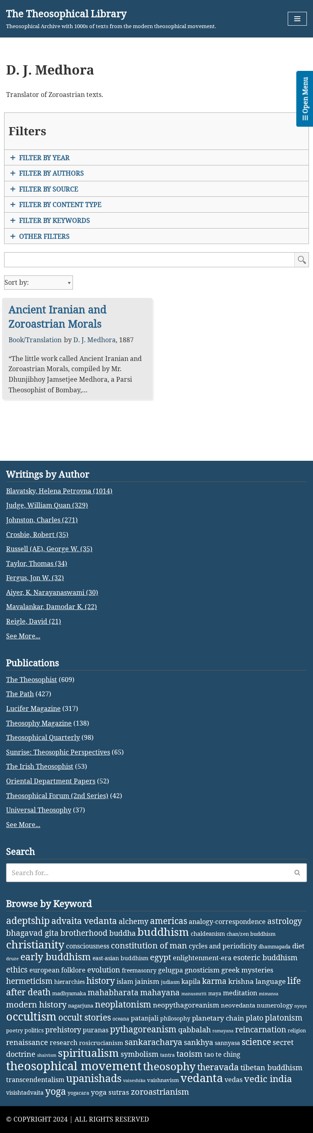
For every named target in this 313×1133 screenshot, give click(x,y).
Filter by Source (48, 189)
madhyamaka (69, 993)
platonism (283, 1017)
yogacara (78, 1092)
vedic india (268, 1079)
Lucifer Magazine (33, 708)
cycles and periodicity (223, 946)
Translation (44, 339)
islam (125, 981)
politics (34, 1030)
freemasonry (139, 970)
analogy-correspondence (227, 921)
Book (16, 339)
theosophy (169, 1066)
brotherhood (84, 933)
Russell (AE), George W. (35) (49, 548)
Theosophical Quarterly (43, 737)
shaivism (46, 1055)
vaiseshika (134, 1080)
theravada (218, 1067)
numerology (275, 1005)
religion (297, 1030)
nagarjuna (80, 1005)
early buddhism (55, 956)
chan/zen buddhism (251, 933)
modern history (36, 1004)
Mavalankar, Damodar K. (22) (51, 606)
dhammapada (274, 946)
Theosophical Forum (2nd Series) (57, 795)
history (100, 980)
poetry (14, 1030)
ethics (17, 969)
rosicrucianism (101, 1042)
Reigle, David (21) (33, 621)
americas (168, 920)
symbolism (140, 1054)
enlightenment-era (202, 957)
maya (214, 993)
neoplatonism (123, 1004)
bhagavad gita (32, 933)
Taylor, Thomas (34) (36, 563)
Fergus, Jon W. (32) (35, 577)
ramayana (223, 1031)
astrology (284, 921)
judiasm (170, 982)
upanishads (93, 1078)
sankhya (198, 1042)
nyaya (300, 1006)
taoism (189, 1053)
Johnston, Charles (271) (42, 519)
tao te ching (222, 1054)
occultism (31, 1016)
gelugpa (170, 970)
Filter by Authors (51, 173)
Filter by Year (44, 157)
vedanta (202, 1078)
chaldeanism (208, 933)
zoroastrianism (160, 1091)
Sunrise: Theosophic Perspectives (58, 752)
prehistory (63, 1029)
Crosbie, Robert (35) (37, 534)
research (63, 1042)
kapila (191, 981)
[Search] (298, 872)
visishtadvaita (25, 1092)
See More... (23, 635)
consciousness (87, 945)
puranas (95, 1029)
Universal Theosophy (38, 809)
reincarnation (260, 1029)
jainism (147, 981)
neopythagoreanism (186, 1005)
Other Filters (44, 236)
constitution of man (149, 945)
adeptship (28, 920)
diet (298, 945)
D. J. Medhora (94, 339)
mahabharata (113, 992)
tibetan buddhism (271, 1067)
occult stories (84, 1017)
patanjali (145, 1018)
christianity (35, 944)
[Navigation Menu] (297, 19)
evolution (103, 970)
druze (12, 958)
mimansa (268, 994)
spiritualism (88, 1053)
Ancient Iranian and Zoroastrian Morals (57, 316)
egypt (160, 957)
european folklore (57, 970)
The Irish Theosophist (39, 766)
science (256, 1041)
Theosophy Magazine (39, 723)
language (271, 981)
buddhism (163, 932)
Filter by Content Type (60, 204)
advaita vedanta (84, 920)
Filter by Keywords (54, 220)
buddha (122, 933)
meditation (240, 992)
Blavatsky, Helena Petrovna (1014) (59, 490)
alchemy (133, 921)
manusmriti (194, 994)
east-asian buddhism (120, 958)
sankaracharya (153, 1041)
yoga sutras (110, 1092)
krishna (241, 981)
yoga (55, 1091)
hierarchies (69, 982)
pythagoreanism (143, 1029)
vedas (233, 1079)
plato (254, 1018)
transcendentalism (35, 1079)
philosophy (175, 1018)
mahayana (160, 992)
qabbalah (194, 1029)
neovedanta (238, 1005)
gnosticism (202, 970)
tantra (167, 1055)
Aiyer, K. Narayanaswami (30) (52, 592)
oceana (120, 1018)
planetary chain (218, 1018)
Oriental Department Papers (50, 781)
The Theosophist (31, 679)
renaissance (27, 1042)
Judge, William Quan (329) (47, 505)
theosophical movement (73, 1066)
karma (214, 981)
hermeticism (29, 981)
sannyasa (227, 1043)
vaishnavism (163, 1080)
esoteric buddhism (265, 957)
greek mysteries (247, 970)
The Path (20, 693)
